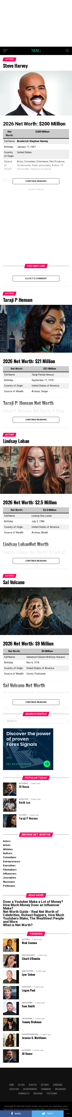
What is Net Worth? (18, 925)
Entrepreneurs (11, 861)
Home (11, 1084)
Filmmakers (10, 869)
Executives (9, 865)
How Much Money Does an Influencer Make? (31, 906)
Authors (7, 853)
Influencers (9, 873)
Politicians (9, 885)
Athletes (8, 849)
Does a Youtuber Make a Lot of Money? (33, 902)
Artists (7, 845)
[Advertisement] (36, 23)
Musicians (9, 881)
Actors (7, 841)
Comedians (9, 857)
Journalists (9, 877)
